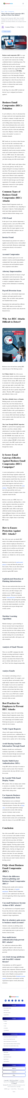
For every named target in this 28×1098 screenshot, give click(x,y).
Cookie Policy (14, 1089)
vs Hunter (5, 1021)
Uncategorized (11, 11)
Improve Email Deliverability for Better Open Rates (12, 1043)
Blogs (14, 1075)
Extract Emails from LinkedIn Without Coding (11, 1045)
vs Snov (5, 1025)
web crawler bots (11, 597)
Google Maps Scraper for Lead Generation (10, 1036)
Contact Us (14, 1071)
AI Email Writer (6, 1014)
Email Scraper (6, 1052)
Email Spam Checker (7, 1012)
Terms (14, 1091)
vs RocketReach (6, 1030)
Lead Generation (6, 1061)
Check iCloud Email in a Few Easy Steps (10, 1041)
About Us (14, 1068)
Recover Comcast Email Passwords (9, 1039)
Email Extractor (6, 1059)
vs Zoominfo (6, 1028)
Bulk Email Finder (7, 1054)
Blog (6, 11)
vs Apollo (5, 1023)
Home (2, 11)
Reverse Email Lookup (7, 1008)
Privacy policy (21, 1089)
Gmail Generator (6, 1010)
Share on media (7, 31)
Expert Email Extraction (7, 1056)
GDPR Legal (7, 1089)
